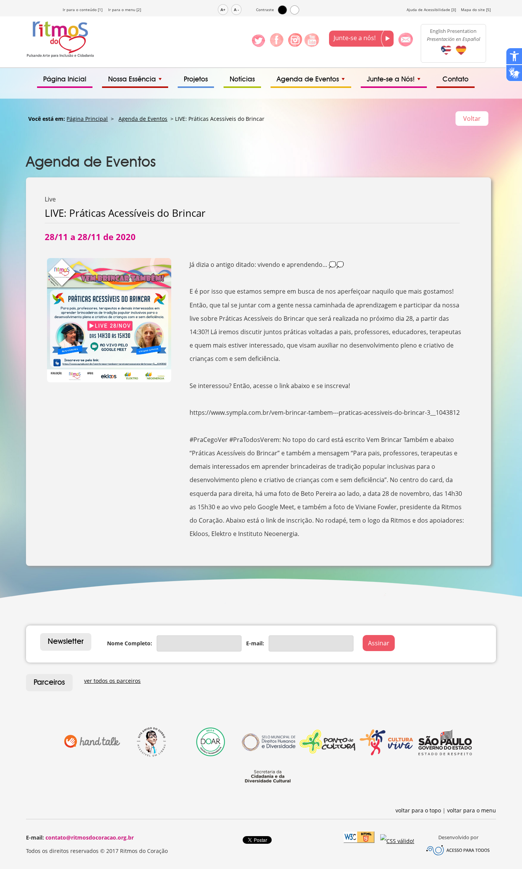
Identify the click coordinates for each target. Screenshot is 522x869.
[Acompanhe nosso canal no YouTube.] (311, 45)
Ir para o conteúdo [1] (82, 9)
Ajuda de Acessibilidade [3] (431, 9)
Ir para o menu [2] (124, 9)
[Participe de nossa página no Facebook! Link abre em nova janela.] (276, 45)
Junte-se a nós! (355, 38)
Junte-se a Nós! (391, 79)
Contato (456, 79)
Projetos (196, 79)
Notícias (242, 79)
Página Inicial (64, 79)
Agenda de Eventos (308, 79)
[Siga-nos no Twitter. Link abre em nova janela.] (258, 45)
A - (236, 9)
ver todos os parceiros (112, 680)
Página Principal (87, 118)
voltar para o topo (418, 810)
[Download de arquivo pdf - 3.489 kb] (446, 55)
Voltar (472, 118)
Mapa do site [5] (476, 9)
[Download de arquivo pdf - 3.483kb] (460, 55)
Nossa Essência (132, 79)
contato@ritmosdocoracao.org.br (89, 837)
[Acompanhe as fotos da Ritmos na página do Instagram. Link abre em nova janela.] (295, 45)
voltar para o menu (471, 810)
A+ (222, 9)
